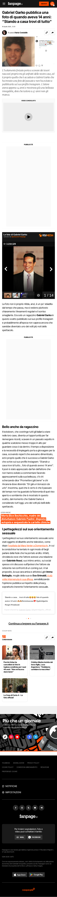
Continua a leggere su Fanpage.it (28, 623)
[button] (52, 32)
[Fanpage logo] (15, 3)
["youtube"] (17, 736)
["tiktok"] (5, 736)
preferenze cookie (9, 771)
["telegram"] (35, 736)
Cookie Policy (7, 767)
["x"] (23, 736)
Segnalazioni (18, 763)
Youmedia (6, 763)
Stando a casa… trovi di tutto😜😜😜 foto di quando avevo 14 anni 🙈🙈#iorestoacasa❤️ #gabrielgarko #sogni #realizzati (27, 601)
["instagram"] (11, 736)
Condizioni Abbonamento (27, 767)
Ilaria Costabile (21, 32)
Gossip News (7, 631)
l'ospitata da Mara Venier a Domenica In (28, 545)
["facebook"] (29, 736)
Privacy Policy (33, 763)
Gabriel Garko (25, 610)
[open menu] (3, 4)
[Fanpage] (29, 817)
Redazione (45, 767)
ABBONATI (44, 4)
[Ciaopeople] (28, 890)
